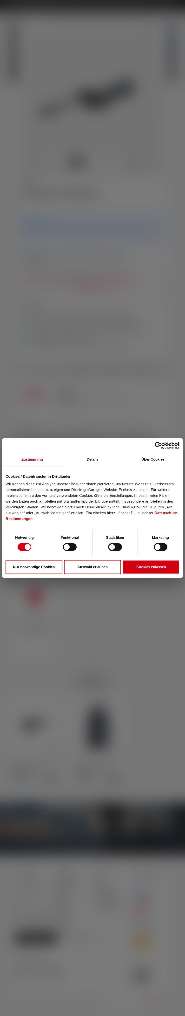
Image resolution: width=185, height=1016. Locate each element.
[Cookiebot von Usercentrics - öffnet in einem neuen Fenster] (158, 445)
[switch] (70, 547)
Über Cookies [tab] (153, 459)
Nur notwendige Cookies (34, 567)
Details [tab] (93, 459)
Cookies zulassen (151, 567)
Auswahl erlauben (92, 567)
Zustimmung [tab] (32, 459)
